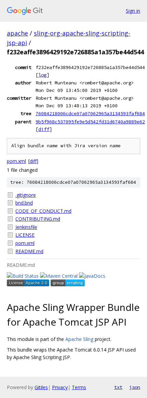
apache (17, 33)
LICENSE (25, 235)
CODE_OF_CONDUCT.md (43, 211)
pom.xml (16, 161)
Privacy (60, 387)
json (134, 387)
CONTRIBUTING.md (37, 219)
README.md (29, 251)
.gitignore (25, 195)
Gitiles (41, 387)
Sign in (133, 11)
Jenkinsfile (26, 227)
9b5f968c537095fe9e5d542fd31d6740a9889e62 (90, 122)
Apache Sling (79, 339)
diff (43, 129)
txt (118, 387)
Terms (79, 387)
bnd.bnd (24, 203)
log (42, 75)
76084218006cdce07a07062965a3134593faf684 (90, 113)
